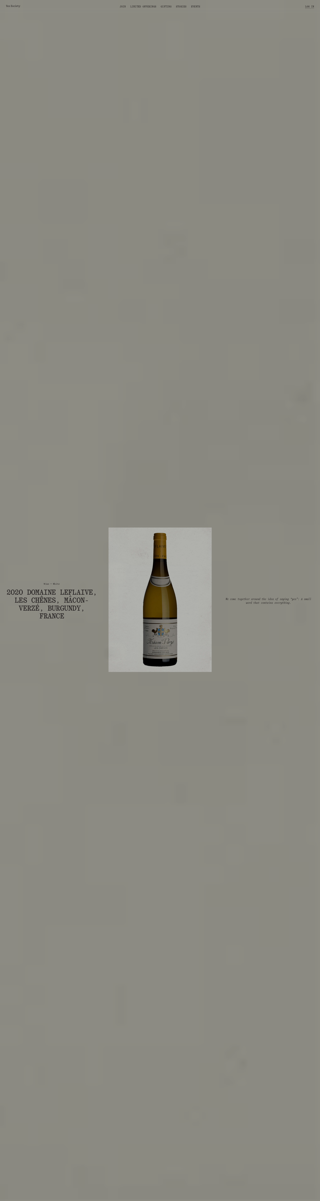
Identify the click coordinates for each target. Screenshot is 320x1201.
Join (123, 6)
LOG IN (309, 6)
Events (195, 6)
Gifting (166, 6)
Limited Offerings (143, 6)
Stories (181, 6)
